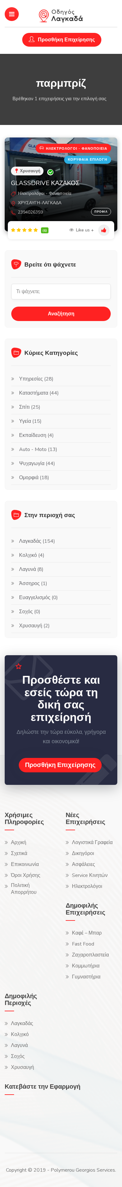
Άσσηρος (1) (33, 583)
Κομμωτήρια (85, 965)
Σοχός (18, 1056)
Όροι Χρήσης (25, 875)
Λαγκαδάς (22, 1023)
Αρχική (18, 842)
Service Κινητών (90, 875)
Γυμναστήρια (86, 976)
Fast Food (83, 944)
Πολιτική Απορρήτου (24, 889)
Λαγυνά (19, 1045)
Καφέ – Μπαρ (87, 933)
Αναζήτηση (61, 313)
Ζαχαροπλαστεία (90, 954)
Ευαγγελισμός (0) (38, 597)
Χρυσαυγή (22, 1067)
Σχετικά (19, 853)
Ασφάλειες (83, 864)
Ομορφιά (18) (34, 477)
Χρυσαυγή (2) (34, 625)
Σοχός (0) (29, 611)
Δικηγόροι (83, 853)
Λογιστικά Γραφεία (92, 842)
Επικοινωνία (25, 864)
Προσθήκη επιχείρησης (60, 765)
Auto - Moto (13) (38, 449)
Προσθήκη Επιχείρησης (66, 39)
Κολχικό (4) (31, 555)
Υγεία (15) (30, 421)
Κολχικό (20, 1034)
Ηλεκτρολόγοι (87, 886)
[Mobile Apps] (20, 1118)
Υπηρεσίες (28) (36, 379)
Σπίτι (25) (29, 407)
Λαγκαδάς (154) (37, 541)
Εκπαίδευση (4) (36, 435)
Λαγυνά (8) (31, 569)
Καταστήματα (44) (39, 393)
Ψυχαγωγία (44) (37, 463)
